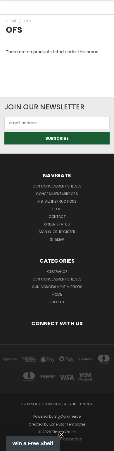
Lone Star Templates (67, 424)
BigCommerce (67, 416)
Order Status (57, 224)
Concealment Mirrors (57, 193)
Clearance (57, 271)
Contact (57, 216)
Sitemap (57, 239)
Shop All (57, 301)
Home (57, 294)
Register (67, 231)
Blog (57, 208)
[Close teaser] (61, 435)
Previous (9, 445)
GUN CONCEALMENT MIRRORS (57, 286)
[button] (33, 443)
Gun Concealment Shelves (57, 186)
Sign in (45, 231)
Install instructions (57, 201)
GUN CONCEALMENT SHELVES (57, 279)
